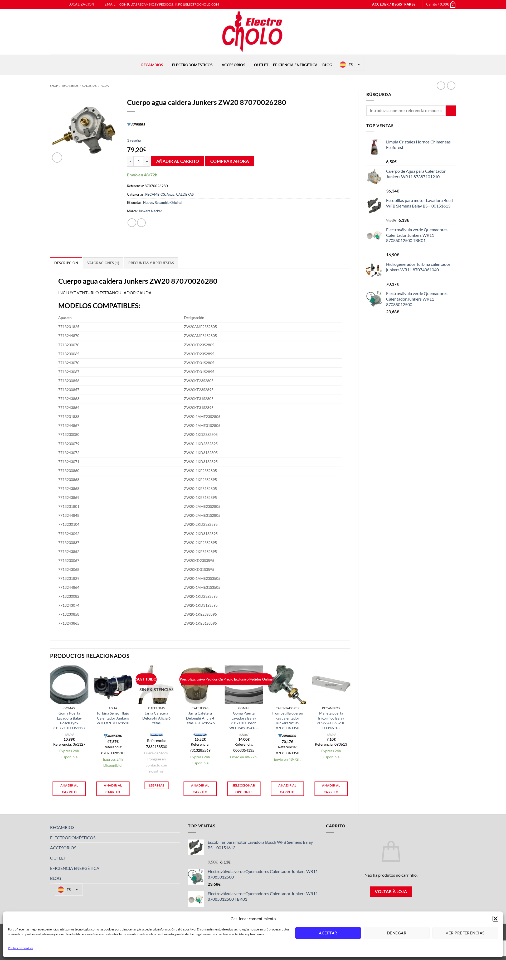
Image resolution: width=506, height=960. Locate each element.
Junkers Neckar (150, 211)
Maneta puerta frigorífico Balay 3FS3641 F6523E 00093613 (331, 720)
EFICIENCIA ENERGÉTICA (295, 64)
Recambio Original (168, 202)
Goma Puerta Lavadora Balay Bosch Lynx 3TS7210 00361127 (69, 720)
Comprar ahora (229, 161)
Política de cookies (20, 948)
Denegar (396, 932)
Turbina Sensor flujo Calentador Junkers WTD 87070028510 (112, 718)
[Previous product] (451, 85)
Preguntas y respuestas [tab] (151, 263)
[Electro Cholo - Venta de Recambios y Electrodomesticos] (253, 31)
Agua (105, 85)
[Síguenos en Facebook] (52, 4)
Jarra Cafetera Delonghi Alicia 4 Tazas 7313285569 (200, 718)
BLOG (327, 64)
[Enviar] (451, 110)
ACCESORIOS (233, 64)
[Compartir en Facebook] (132, 222)
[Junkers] (136, 124)
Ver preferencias (465, 932)
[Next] (350, 735)
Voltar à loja (391, 891)
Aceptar (328, 932)
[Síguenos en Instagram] (57, 4)
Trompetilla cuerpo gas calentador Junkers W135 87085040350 (287, 720)
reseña (134, 140)
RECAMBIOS (152, 64)
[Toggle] (177, 827)
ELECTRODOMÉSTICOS (192, 64)
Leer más (156, 785)
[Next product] (441, 85)
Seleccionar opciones (243, 789)
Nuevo (148, 202)
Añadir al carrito (177, 161)
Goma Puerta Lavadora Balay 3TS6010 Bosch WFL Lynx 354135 (244, 720)
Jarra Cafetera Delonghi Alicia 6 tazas (156, 718)
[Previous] (50, 735)
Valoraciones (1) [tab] (103, 263)
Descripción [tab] (66, 263)
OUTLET (261, 64)
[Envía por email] (141, 222)
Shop (54, 85)
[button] (495, 918)
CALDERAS (89, 85)
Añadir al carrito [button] (69, 789)
